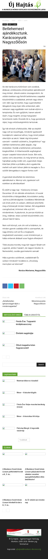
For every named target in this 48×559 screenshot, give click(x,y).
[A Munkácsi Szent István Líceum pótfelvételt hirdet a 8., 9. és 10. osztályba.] (12, 460)
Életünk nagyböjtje (24, 333)
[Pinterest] (16, 286)
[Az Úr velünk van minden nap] (35, 491)
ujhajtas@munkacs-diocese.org (28, 549)
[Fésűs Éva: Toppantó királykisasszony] (8, 324)
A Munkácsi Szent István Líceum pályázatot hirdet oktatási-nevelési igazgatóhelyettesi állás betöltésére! (35, 474)
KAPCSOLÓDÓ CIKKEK (12, 315)
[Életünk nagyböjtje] (8, 336)
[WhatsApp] (21, 286)
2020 (13, 20)
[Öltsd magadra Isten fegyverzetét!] (8, 348)
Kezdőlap (5, 20)
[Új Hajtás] (24, 5)
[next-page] (7, 357)
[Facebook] (4, 286)
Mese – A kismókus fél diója (28, 416)
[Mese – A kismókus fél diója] (8, 419)
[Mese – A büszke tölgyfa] (8, 395)
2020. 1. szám (22, 20)
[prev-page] (4, 357)
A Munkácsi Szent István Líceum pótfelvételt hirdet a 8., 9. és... (12, 471)
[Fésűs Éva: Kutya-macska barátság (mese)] (8, 407)
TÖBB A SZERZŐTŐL (32, 315)
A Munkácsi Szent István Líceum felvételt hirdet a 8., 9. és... (12, 502)
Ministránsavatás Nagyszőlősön (39, 302)
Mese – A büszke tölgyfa (26, 393)
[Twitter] (10, 286)
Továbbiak (23, 440)
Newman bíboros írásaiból (27, 381)
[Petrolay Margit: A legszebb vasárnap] (8, 431)
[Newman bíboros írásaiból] (8, 383)
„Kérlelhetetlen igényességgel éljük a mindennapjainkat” (10, 303)
